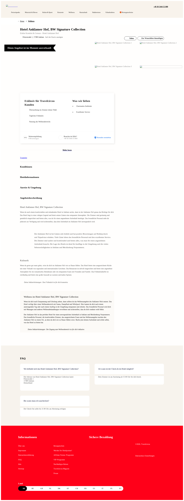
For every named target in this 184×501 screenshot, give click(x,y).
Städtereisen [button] (96, 12)
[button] (170, 6)
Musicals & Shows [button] (31, 12)
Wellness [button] (72, 12)
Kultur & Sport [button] (47, 12)
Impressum (22, 451)
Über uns (21, 446)
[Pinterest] (148, 451)
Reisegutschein (59, 446)
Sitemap (21, 469)
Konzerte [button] (60, 12)
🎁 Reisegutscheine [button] (126, 12)
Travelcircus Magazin (61, 469)
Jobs (19, 464)
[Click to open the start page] (150, 439)
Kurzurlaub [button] (83, 12)
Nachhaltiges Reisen (61, 464)
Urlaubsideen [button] (110, 12)
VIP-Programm (59, 460)
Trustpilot (23, 158)
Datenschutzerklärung (26, 455)
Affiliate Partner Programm (64, 455)
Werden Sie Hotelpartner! (63, 451)
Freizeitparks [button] (15, 12)
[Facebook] (137, 451)
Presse (56, 473)
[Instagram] (142, 451)
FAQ (20, 460)
